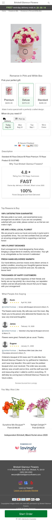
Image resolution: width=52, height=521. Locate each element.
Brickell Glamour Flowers (26, 3)
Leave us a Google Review (26, 490)
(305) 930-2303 (26, 472)
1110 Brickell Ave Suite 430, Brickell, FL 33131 (26, 469)
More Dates (44, 126)
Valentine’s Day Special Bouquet (30, 331)
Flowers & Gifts (13, 11)
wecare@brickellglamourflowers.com (26, 474)
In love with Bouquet (26, 307)
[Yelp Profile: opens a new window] (31, 483)
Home (4, 11)
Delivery (7, 120)
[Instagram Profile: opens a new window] (20, 483)
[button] (46, 515)
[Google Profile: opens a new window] (26, 483)
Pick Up (22, 119)
